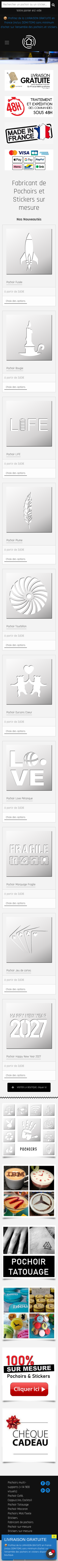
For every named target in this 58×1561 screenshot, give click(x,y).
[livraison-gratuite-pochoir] (29, 80)
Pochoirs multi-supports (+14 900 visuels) (19, 1487)
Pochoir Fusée (14, 282)
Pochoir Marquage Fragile (20, 884)
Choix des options (15, 301)
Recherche (53, 4)
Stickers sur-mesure (20, 1531)
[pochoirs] (29, 1130)
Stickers (13, 1518)
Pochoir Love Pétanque (19, 798)
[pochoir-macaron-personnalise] (29, 1313)
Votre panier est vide (29, 10)
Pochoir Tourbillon (16, 626)
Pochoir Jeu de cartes (18, 970)
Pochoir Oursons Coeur (19, 712)
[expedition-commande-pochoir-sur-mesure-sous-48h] (29, 106)
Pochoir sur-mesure (19, 1527)
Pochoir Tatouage (18, 1505)
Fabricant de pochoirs (20, 1522)
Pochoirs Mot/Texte (19, 1513)
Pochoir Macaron (18, 1509)
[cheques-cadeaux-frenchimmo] (29, 1435)
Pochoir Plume (14, 540)
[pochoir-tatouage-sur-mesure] (29, 1252)
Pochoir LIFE (13, 454)
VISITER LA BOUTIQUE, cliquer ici (32, 1087)
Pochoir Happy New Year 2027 (23, 1057)
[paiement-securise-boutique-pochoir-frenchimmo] (29, 160)
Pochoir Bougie (14, 368)
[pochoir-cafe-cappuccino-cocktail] (29, 1191)
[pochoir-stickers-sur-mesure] (29, 1374)
